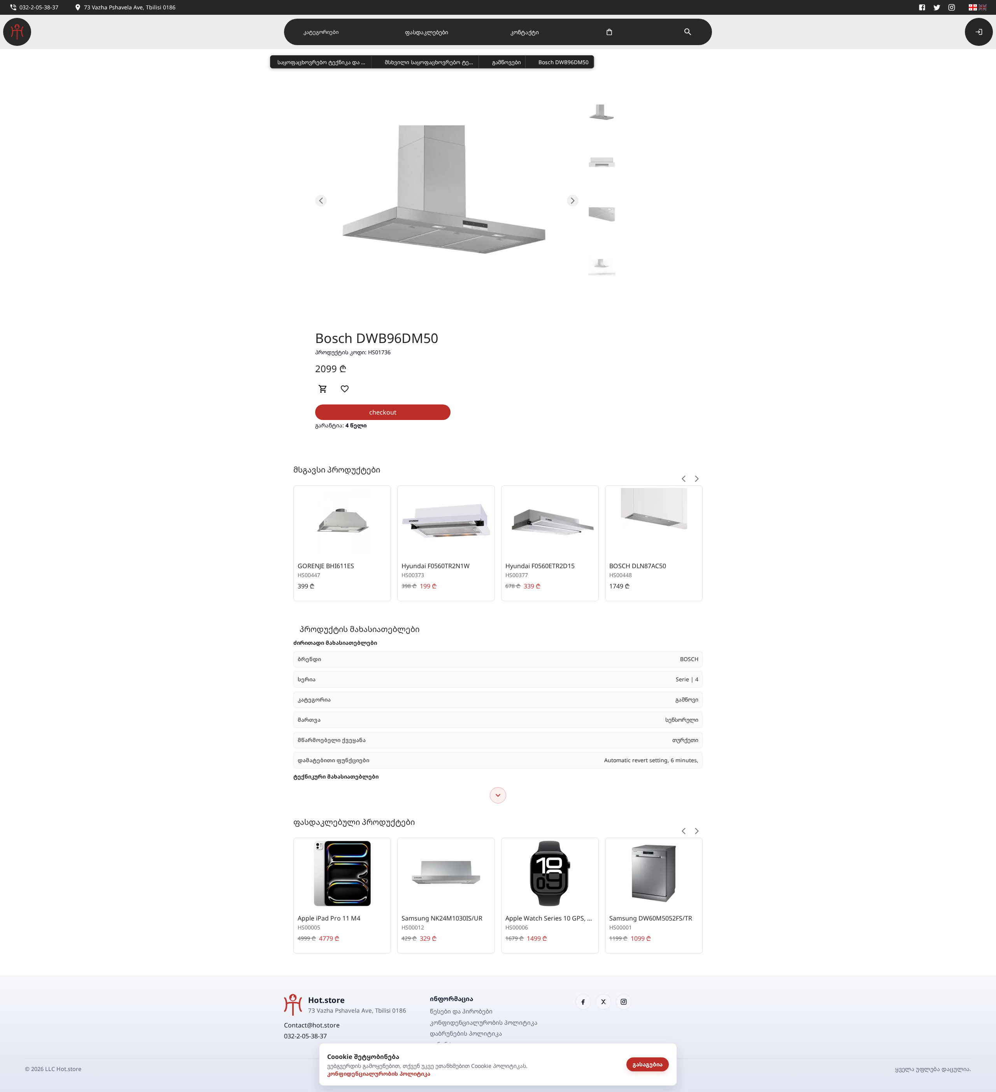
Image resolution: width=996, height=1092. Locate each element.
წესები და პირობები (461, 1011)
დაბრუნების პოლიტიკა (466, 1033)
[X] (937, 7)
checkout (382, 412)
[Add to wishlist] (344, 389)
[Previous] (683, 479)
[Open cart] (609, 32)
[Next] (697, 479)
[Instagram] (951, 7)
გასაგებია (648, 1064)
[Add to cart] (323, 389)
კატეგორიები (320, 31)
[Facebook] (922, 7)
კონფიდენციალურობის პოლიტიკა (378, 1073)
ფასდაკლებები (426, 32)
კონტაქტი (524, 32)
